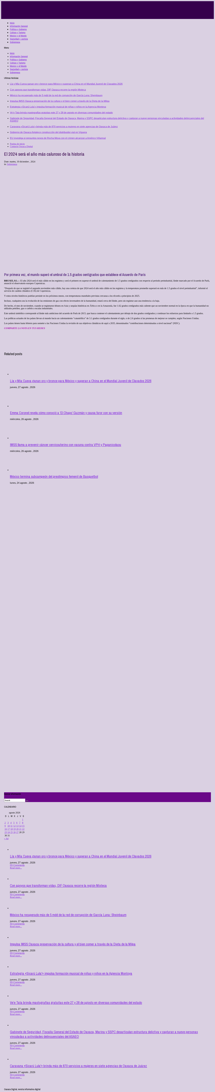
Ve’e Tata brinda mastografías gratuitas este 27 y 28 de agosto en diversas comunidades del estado (61, 112)
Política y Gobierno (18, 29)
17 (8, 829)
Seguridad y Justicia (19, 39)
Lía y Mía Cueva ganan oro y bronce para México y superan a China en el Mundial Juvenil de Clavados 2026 (66, 84)
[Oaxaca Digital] (79, 10)
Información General (19, 26)
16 (6, 829)
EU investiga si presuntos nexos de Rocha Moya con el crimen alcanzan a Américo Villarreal (58, 138)
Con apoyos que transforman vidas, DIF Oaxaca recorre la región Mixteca (48, 89)
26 (14, 832)
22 (23, 829)
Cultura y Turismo (17, 32)
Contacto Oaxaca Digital (21, 146)
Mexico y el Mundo (18, 35)
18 (11, 829)
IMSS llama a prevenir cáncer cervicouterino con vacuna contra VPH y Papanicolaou (65, 444)
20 (17, 829)
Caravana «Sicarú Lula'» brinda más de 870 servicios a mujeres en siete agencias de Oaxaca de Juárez (64, 126)
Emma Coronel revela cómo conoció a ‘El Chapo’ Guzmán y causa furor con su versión (66, 412)
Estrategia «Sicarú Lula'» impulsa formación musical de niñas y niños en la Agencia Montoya (58, 107)
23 (6, 832)
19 (14, 829)
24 (8, 832)
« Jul (6, 838)
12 (14, 826)
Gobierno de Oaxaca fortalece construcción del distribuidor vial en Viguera (48, 132)
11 (11, 826)
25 (11, 832)
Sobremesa (15, 42)
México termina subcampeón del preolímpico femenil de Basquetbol (54, 476)
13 (17, 826)
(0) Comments (17, 865)
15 (23, 826)
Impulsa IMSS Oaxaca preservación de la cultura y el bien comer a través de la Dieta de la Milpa (59, 101)
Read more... (16, 868)
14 (20, 826)
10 (8, 826)
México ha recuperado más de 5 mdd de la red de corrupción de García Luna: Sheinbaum (56, 95)
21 (20, 829)
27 (17, 832)
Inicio (12, 22)
